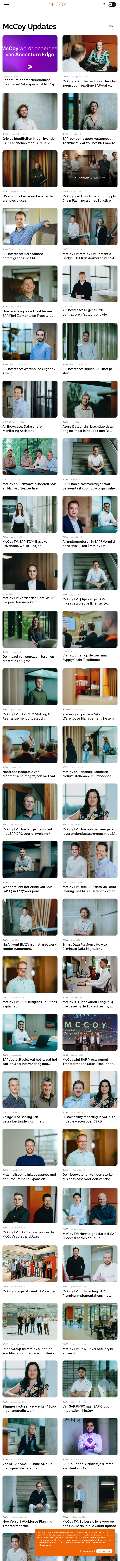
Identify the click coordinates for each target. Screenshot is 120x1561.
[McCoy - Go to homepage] (57, 4)
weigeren (87, 1551)
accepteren (104, 1551)
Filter (111, 26)
